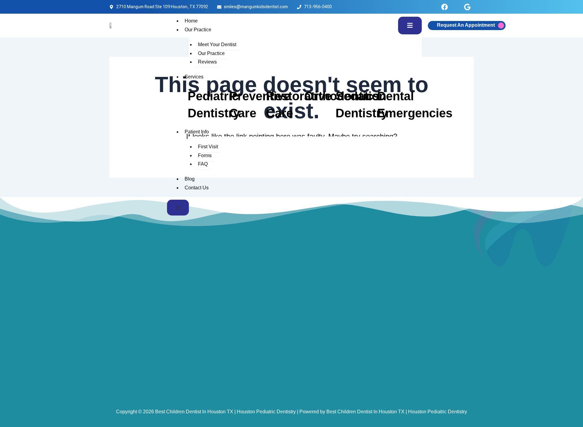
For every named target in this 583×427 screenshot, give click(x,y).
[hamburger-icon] (410, 25)
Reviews (207, 61)
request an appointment (466, 25)
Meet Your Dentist (217, 44)
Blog (190, 178)
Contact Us (197, 187)
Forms (205, 155)
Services (194, 76)
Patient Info (197, 131)
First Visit (208, 146)
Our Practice (198, 29)
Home (191, 20)
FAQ (203, 164)
